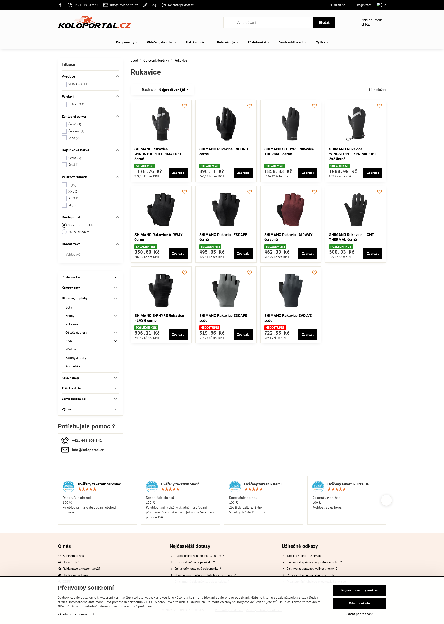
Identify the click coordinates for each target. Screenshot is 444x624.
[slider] (87, 489)
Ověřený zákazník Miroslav (99, 484)
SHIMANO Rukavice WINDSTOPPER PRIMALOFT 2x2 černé (352, 154)
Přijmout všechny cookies (359, 590)
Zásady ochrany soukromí (76, 614)
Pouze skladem (78, 232)
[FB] (61, 5)
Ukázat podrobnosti (359, 614)
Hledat (324, 22)
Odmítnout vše (359, 603)
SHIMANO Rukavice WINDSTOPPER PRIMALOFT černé (158, 154)
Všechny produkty (81, 225)
